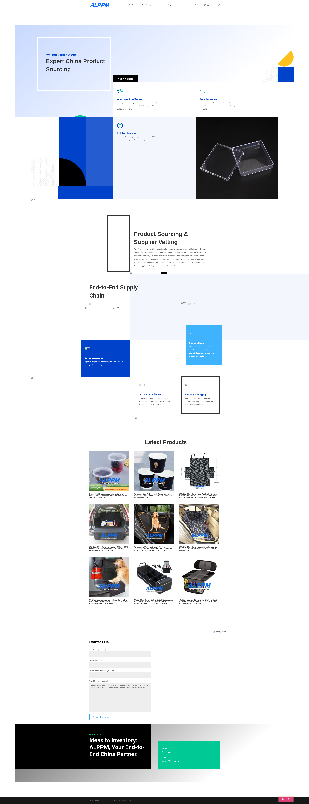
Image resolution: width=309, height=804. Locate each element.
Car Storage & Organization (153, 5)
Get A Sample (125, 79)
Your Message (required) (98, 681)
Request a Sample (102, 717)
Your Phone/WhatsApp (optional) (101, 671)
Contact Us (286, 799)
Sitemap (105, 800)
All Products (134, 5)
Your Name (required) (97, 650)
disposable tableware (176, 5)
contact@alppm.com (170, 761)
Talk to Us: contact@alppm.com (202, 5)
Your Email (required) (97, 660)
